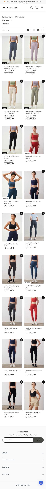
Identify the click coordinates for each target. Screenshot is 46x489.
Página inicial (7, 17)
